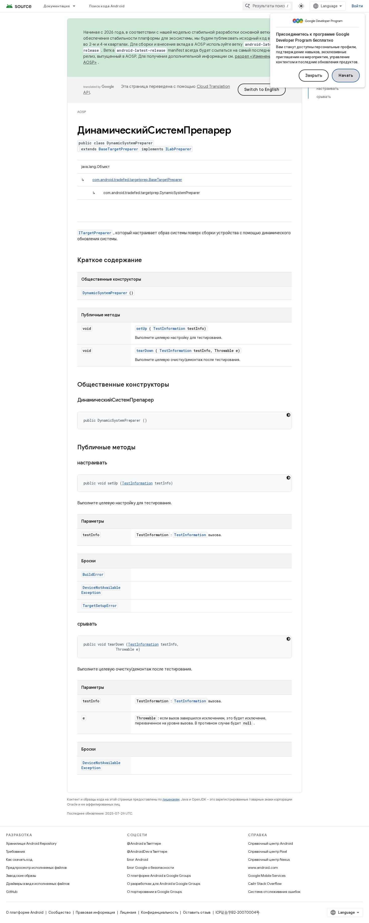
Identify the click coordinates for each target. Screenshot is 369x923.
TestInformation (169, 328)
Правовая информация (95, 912)
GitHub (11, 891)
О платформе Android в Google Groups (159, 875)
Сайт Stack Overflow (265, 883)
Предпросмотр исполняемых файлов (36, 867)
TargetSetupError (100, 605)
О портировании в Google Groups (154, 891)
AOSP (81, 112)
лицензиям (170, 799)
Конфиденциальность (159, 912)
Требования (15, 851)
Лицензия (128, 912)
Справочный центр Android (270, 843)
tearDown (144, 350)
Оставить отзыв (197, 912)
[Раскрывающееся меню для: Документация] (76, 6)
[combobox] (267, 6)
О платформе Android (24, 912)
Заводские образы (21, 875)
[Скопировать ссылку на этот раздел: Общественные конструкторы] (176, 385)
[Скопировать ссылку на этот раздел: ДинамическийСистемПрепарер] (160, 400)
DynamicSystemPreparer (105, 292)
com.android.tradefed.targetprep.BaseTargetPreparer (137, 179)
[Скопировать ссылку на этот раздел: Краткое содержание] (148, 261)
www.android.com (263, 867)
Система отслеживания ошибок (274, 891)
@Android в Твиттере (144, 843)
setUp (141, 328)
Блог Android (137, 859)
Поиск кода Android (107, 6)
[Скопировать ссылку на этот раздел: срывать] (103, 624)
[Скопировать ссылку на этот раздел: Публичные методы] (142, 448)
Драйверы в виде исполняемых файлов (37, 883)
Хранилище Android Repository (31, 843)
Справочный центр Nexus (269, 859)
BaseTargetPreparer (118, 149)
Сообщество (59, 912)
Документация (56, 6)
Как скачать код (19, 859)
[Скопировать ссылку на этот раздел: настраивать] (113, 463)
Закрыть (313, 75)
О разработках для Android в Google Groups (163, 883)
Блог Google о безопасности (150, 867)
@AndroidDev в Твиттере (147, 851)
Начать (346, 75)
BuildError (93, 574)
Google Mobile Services (266, 875)
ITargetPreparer (95, 232)
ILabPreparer (178, 149)
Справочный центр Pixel (267, 851)
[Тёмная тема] (288, 415)
